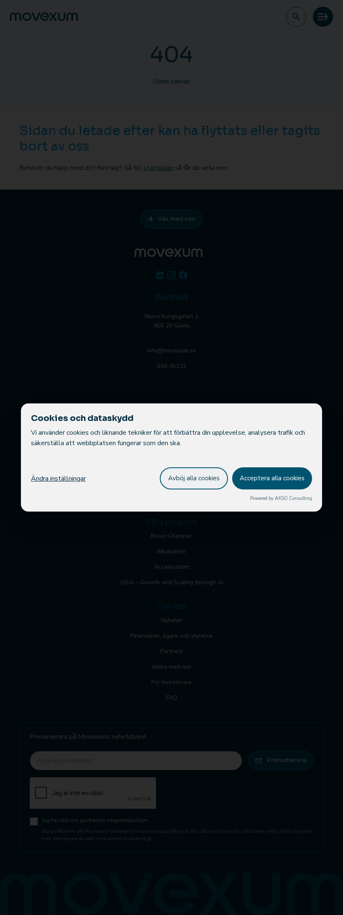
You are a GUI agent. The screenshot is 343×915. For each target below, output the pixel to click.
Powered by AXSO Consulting (281, 498)
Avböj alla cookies (194, 478)
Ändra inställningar (58, 478)
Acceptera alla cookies (272, 478)
